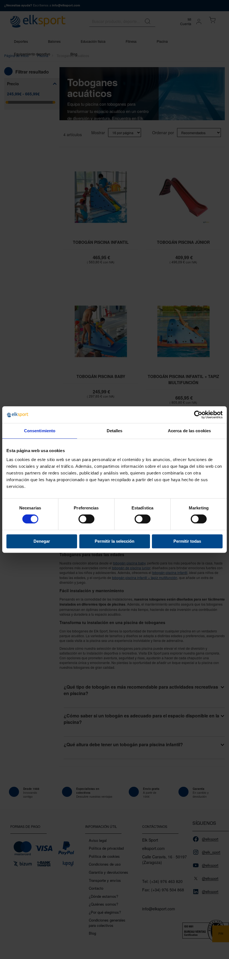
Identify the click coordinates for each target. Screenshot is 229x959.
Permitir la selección (114, 541)
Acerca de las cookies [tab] (189, 430)
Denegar (42, 541)
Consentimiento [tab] (39, 430)
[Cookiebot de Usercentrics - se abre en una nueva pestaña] (198, 414)
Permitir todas (187, 541)
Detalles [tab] (115, 430)
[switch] (86, 519)
